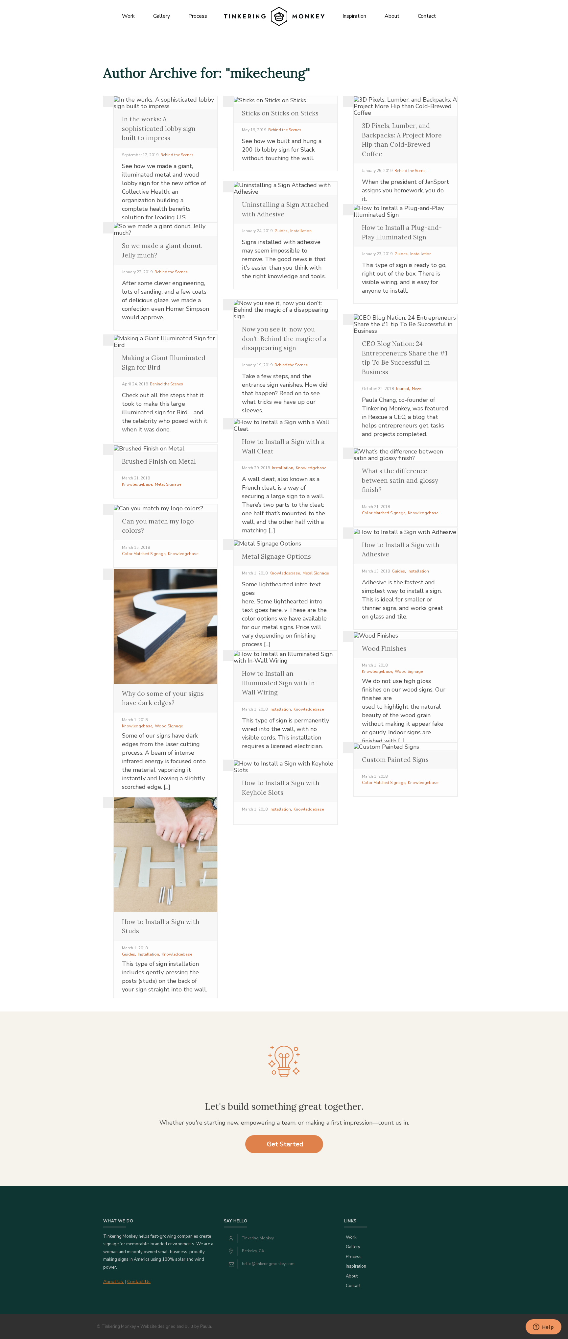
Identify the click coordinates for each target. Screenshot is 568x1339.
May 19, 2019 (254, 130)
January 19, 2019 (257, 365)
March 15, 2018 (136, 547)
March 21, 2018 (136, 478)
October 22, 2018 (378, 388)
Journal (402, 388)
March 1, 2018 (255, 573)
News (417, 388)
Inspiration (354, 16)
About (392, 16)
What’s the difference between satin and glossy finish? (400, 480)
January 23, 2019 (377, 253)
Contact (427, 16)
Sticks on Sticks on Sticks (280, 113)
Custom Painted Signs (395, 760)
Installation (301, 230)
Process (197, 16)
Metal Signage (168, 484)
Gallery (161, 16)
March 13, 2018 (376, 571)
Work (128, 16)
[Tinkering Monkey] (274, 16)
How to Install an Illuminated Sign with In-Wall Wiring (280, 683)
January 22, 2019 (137, 272)
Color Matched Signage (383, 513)
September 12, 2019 (140, 155)
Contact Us (139, 1281)
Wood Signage (169, 726)
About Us (113, 1281)
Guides (281, 230)
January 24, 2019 (257, 230)
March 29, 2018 (256, 468)
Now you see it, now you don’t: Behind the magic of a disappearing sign (284, 338)
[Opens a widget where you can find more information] (543, 1327)
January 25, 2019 (377, 170)
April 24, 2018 (135, 384)
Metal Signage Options (276, 556)
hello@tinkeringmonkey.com (268, 1263)
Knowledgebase (311, 468)
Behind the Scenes (177, 155)
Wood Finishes (384, 648)
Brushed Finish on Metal (159, 461)
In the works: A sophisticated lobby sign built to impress (159, 128)
